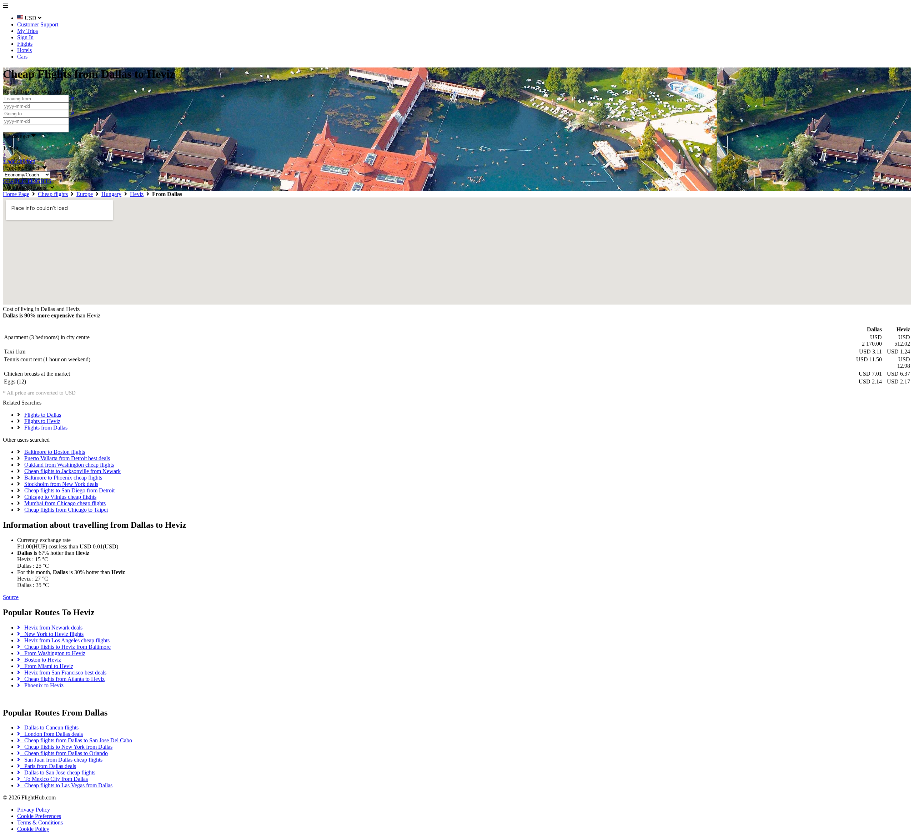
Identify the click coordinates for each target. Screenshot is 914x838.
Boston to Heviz (40, 660)
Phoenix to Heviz (42, 685)
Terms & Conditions (40, 822)
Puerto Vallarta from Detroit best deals (67, 458)
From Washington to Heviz (52, 653)
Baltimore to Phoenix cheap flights (63, 478)
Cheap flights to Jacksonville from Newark (72, 471)
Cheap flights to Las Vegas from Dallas (66, 785)
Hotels (24, 50)
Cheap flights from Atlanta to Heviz (62, 679)
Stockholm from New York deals (61, 484)
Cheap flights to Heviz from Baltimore (65, 647)
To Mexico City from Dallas (54, 779)
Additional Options (26, 188)
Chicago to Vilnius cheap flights (60, 497)
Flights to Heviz (42, 421)
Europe (84, 194)
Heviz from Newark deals (51, 627)
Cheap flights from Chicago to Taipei (66, 510)
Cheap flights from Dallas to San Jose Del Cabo (76, 740)
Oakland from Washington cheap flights (69, 465)
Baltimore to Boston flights (54, 452)
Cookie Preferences (39, 816)
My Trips (27, 31)
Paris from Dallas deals (48, 766)
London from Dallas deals (51, 734)
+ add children (19, 161)
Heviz (137, 194)
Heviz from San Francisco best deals (63, 672)
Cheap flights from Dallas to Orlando (64, 753)
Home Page (16, 194)
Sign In (25, 37)
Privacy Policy (33, 810)
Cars (22, 57)
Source (11, 597)
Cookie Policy (33, 829)
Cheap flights (53, 194)
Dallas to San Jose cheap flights (57, 772)
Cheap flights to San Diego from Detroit (69, 490)
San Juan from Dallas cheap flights (61, 760)
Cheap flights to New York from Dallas (66, 747)
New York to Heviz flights (52, 634)
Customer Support (37, 24)
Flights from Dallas (45, 428)
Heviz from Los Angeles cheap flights (65, 640)
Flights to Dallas (42, 415)
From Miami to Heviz (46, 666)
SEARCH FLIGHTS (27, 181)
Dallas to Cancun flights (49, 727)
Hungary (111, 194)
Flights (24, 44)
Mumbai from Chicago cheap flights (65, 503)
